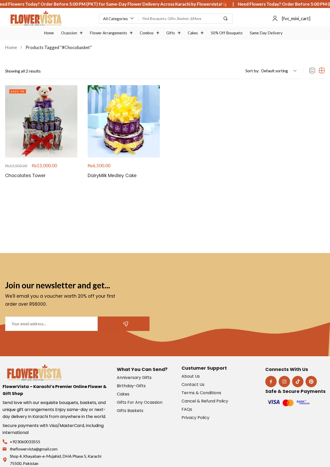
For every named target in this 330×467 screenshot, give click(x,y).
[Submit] (124, 323)
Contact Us (193, 384)
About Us (191, 376)
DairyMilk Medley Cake (112, 175)
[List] (312, 71)
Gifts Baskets (130, 411)
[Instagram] (284, 381)
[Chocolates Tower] (41, 121)
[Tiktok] (297, 381)
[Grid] (322, 71)
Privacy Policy (195, 418)
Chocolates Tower (25, 175)
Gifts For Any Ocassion (139, 402)
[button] (118, 18)
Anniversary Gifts (134, 378)
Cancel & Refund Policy (205, 401)
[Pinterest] (311, 381)
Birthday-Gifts (131, 386)
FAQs (187, 409)
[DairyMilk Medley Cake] (124, 121)
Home (11, 47)
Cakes (123, 394)
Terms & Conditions (201, 393)
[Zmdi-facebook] (271, 381)
